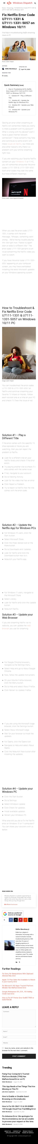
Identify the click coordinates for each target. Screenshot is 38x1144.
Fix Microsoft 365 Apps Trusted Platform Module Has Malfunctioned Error (17, 987)
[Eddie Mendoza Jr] (3, 69)
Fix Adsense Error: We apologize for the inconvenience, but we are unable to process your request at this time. (18, 1119)
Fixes (32, 891)
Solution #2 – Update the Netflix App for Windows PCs (19, 101)
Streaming (10, 8)
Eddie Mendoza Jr (11, 69)
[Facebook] (11, 920)
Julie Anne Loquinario (8, 1092)
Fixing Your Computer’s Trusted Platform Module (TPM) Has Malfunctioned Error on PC (15, 1076)
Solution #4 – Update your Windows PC (19, 111)
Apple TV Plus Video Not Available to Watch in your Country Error (18, 981)
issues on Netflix (14, 144)
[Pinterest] (20, 920)
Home (4, 8)
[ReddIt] (25, 920)
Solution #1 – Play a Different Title (20, 97)
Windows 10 (21, 162)
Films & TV (26, 891)
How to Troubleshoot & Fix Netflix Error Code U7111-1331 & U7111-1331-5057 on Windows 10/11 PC (19, 91)
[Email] (30, 920)
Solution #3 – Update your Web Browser (21, 106)
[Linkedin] (16, 961)
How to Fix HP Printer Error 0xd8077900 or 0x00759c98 (18, 999)
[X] (16, 920)
